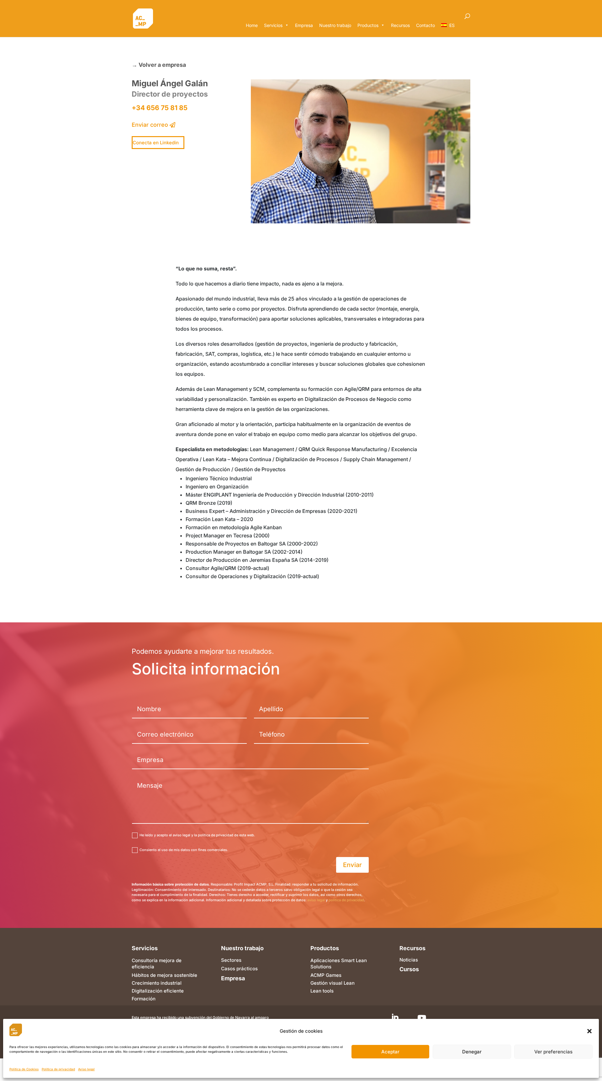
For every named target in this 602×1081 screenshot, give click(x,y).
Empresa (304, 25)
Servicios (273, 25)
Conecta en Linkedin (156, 143)
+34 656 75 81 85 (159, 108)
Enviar (352, 865)
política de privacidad (346, 900)
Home (252, 25)
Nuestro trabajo (335, 25)
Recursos (400, 25)
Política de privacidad (58, 1069)
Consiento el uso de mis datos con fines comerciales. (184, 850)
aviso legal (316, 900)
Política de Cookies (24, 1069)
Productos (367, 25)
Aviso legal (86, 1069)
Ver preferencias (553, 1052)
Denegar (472, 1052)
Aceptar (390, 1052)
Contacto (425, 25)
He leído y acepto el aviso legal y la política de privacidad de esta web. (197, 835)
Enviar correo (150, 124)
